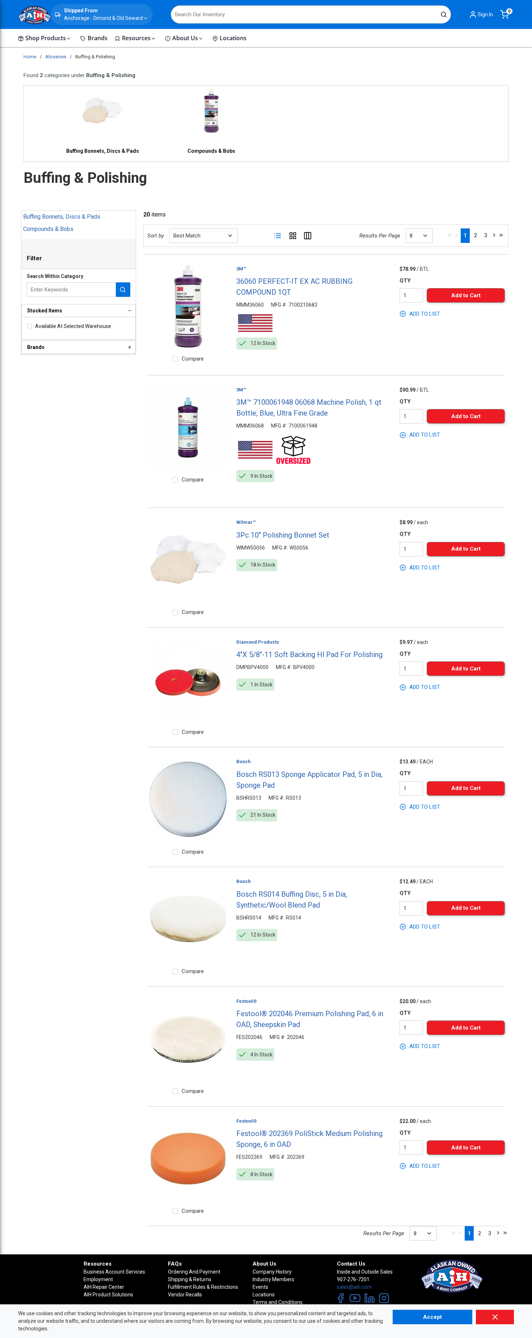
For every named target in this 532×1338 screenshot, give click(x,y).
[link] (449, 235)
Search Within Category (55, 276)
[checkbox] (29, 326)
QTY (405, 280)
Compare (193, 358)
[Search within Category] (123, 289)
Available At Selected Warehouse (73, 326)
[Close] (495, 1317)
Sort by (155, 235)
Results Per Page (379, 235)
